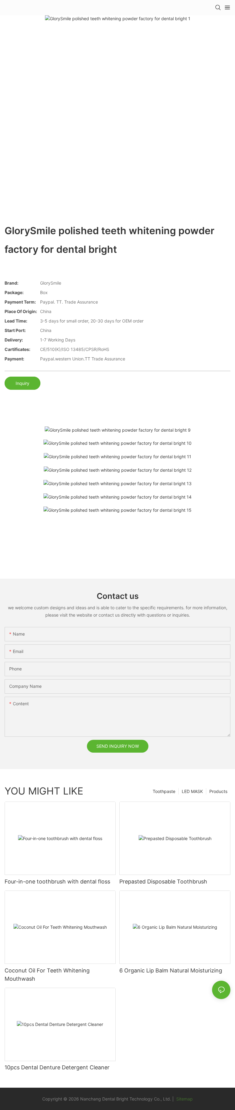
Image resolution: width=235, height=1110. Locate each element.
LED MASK (192, 791)
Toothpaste (164, 791)
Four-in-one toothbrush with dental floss (57, 881)
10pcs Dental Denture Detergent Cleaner (57, 1067)
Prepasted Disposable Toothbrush (163, 881)
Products (218, 791)
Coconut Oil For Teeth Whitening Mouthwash (47, 974)
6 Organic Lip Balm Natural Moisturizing (170, 970)
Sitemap (184, 1098)
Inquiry (22, 383)
